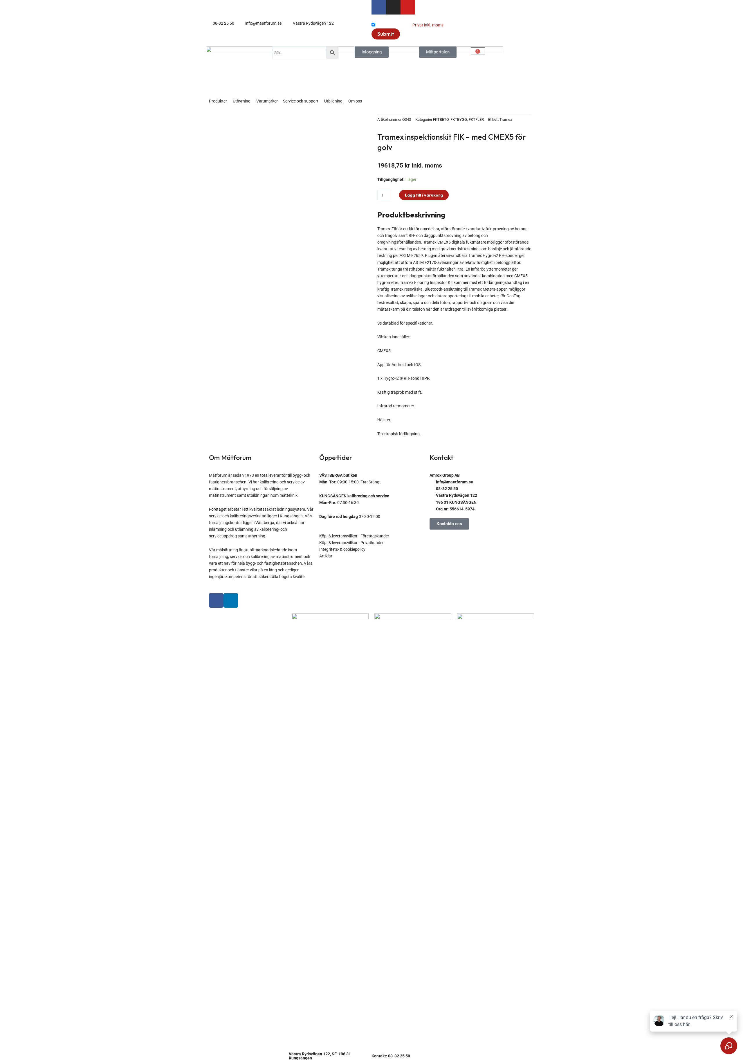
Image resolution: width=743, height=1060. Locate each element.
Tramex (505, 119)
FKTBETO (441, 119)
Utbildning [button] (333, 101)
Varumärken (267, 101)
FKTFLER (476, 119)
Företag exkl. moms (394, 25)
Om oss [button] (355, 101)
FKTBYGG (458, 119)
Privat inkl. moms (427, 25)
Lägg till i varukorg (424, 195)
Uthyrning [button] (241, 101)
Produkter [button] (218, 101)
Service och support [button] (300, 101)
